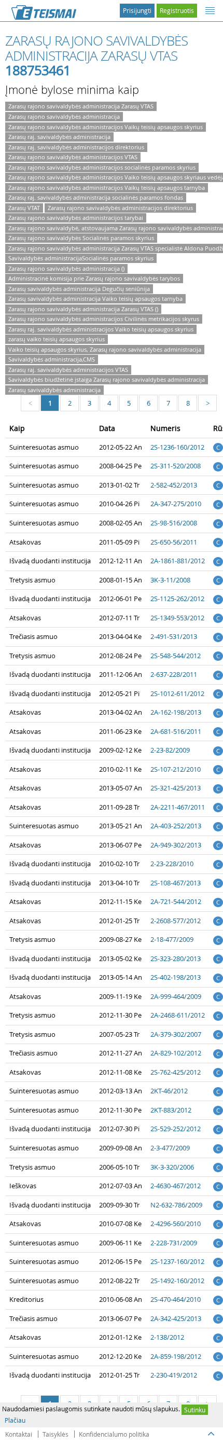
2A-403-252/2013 (175, 825)
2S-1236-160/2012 (177, 447)
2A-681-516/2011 (175, 731)
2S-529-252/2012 (175, 1128)
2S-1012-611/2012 (177, 693)
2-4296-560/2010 (175, 1223)
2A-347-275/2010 (175, 503)
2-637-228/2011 (173, 674)
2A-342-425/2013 (175, 1318)
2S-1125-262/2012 (177, 598)
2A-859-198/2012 (175, 1356)
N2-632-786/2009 (176, 1205)
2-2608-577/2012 (175, 920)
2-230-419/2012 (173, 1375)
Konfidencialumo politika (114, 1434)
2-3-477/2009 (170, 1147)
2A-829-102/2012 (175, 1053)
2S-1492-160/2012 (177, 1280)
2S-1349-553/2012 (177, 617)
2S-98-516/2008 (173, 522)
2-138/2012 (167, 1337)
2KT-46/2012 (169, 1090)
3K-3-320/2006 (172, 1167)
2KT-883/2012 (170, 1110)
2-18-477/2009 (171, 939)
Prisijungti (137, 10)
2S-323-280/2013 (175, 958)
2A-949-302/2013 (175, 845)
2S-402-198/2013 (175, 977)
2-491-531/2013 (173, 636)
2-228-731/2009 (173, 1242)
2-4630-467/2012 (175, 1185)
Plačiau (15, 1420)
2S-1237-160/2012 (177, 1261)
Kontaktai (18, 1434)
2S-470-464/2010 (175, 1299)
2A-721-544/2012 (175, 901)
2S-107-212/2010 (175, 769)
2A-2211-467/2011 (177, 807)
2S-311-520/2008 (175, 465)
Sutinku (194, 1410)
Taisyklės (55, 1434)
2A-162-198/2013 (175, 712)
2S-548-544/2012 (175, 655)
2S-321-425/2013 (175, 788)
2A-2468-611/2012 (177, 1015)
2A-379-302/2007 (175, 1034)
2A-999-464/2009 (175, 996)
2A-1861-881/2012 (177, 560)
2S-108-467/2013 (175, 882)
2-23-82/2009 (170, 750)
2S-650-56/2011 (173, 542)
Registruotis (177, 10)
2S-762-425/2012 (175, 1072)
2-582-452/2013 (173, 485)
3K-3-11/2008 (170, 580)
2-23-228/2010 (171, 863)
